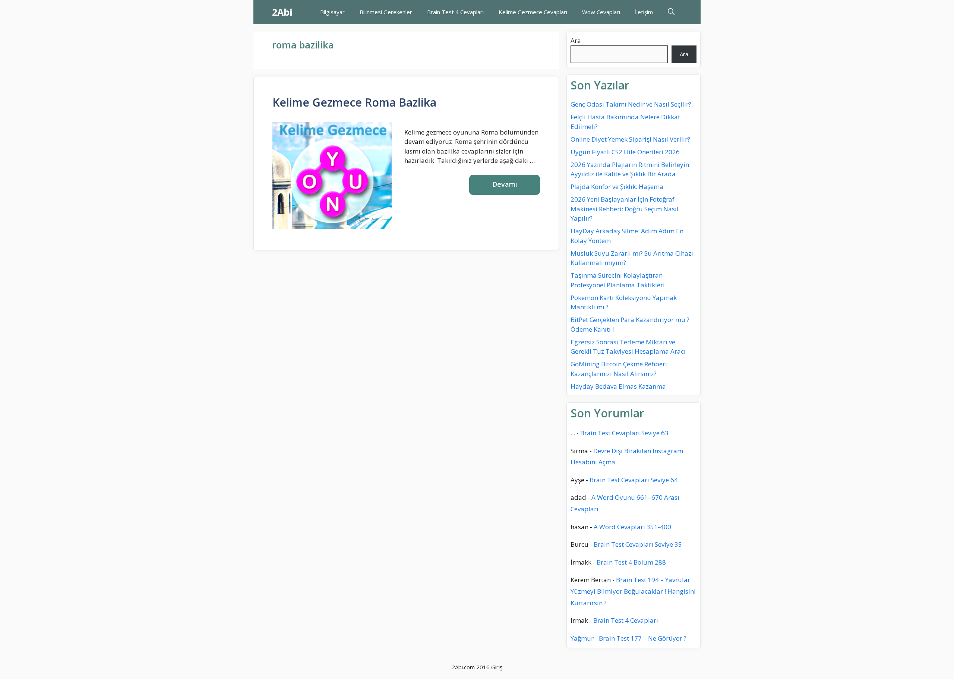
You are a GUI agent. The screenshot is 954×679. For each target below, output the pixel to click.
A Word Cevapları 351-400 (632, 526)
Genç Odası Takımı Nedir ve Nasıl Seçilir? (631, 104)
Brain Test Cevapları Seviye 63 (624, 433)
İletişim (644, 12)
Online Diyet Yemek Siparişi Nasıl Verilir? (630, 139)
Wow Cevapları (601, 12)
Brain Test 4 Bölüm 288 (631, 562)
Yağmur (582, 638)
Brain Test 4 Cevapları (455, 12)
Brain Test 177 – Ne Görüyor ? (642, 638)
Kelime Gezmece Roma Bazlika (354, 102)
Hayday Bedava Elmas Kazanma (618, 386)
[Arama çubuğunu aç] (671, 12)
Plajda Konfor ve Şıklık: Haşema (617, 186)
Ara (576, 40)
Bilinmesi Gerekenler (386, 12)
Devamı (504, 184)
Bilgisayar (332, 12)
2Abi (282, 12)
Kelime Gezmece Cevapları (533, 12)
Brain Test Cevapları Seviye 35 (638, 544)
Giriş (496, 667)
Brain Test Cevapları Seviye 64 (634, 480)
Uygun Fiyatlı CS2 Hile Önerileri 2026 (625, 152)
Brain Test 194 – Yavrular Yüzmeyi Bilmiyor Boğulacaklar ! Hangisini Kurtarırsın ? (633, 591)
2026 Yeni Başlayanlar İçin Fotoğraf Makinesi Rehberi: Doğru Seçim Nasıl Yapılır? (625, 208)
